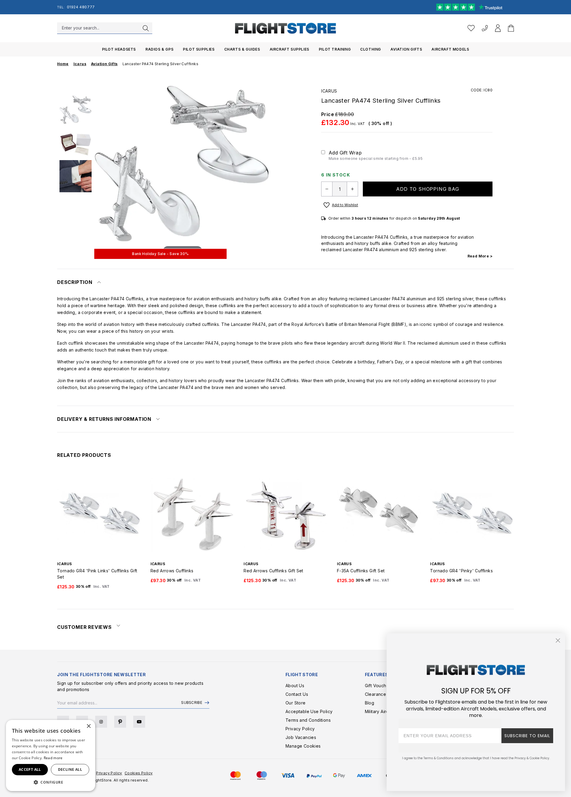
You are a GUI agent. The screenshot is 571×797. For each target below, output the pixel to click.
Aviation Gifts (406, 49)
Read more (53, 757)
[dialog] (50, 755)
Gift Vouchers (379, 685)
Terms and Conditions (308, 720)
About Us (295, 685)
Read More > (480, 256)
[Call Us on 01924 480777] (485, 28)
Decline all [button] (70, 769)
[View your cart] (511, 28)
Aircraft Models (450, 49)
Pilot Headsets (119, 49)
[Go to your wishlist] (471, 28)
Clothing (370, 49)
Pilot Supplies (198, 49)
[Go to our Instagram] (101, 722)
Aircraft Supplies (289, 49)
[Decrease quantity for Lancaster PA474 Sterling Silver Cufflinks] (326, 189)
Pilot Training (335, 49)
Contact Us (297, 694)
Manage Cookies (303, 745)
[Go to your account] (498, 28)
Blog (369, 702)
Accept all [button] (30, 769)
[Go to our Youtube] (139, 722)
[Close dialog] (558, 640)
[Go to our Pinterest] (120, 722)
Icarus (329, 90)
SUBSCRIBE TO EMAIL (527, 736)
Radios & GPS (159, 49)
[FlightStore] (285, 28)
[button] (50, 782)
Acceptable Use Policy (309, 711)
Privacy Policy (300, 728)
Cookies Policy (139, 773)
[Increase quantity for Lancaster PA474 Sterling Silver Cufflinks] (352, 189)
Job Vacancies (301, 737)
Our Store (296, 702)
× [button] (88, 726)
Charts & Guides (242, 49)
